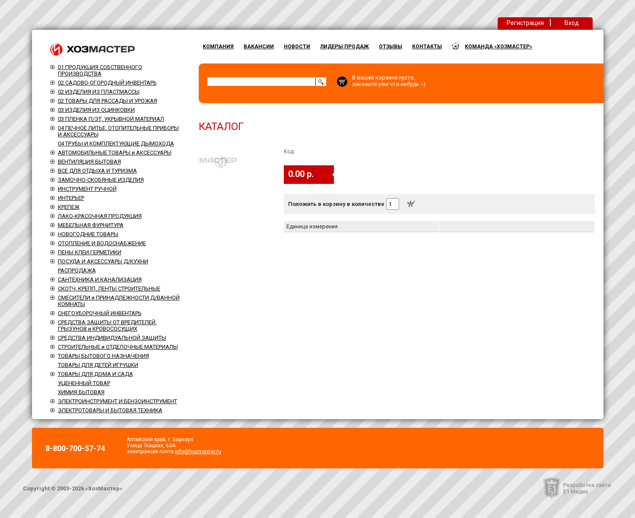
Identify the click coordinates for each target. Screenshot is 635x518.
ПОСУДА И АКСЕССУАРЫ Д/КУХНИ (103, 261)
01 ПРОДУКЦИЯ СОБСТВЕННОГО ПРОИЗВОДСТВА (100, 70)
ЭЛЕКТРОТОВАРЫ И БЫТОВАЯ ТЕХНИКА (110, 410)
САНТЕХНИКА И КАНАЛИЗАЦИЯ (100, 279)
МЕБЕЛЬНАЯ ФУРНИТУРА (91, 225)
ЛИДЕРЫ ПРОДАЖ (344, 47)
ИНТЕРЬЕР (71, 198)
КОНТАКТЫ (427, 47)
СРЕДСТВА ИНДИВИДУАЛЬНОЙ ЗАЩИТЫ (112, 338)
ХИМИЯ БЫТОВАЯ (81, 392)
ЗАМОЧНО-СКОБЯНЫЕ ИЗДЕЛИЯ (101, 180)
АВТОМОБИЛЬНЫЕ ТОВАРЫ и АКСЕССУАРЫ (114, 152)
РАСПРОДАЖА (77, 270)
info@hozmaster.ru (198, 452)
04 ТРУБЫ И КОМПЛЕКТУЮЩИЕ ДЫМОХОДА (116, 143)
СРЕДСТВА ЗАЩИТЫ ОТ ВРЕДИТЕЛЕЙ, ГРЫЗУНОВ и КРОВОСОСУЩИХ (107, 325)
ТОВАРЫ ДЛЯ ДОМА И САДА (95, 374)
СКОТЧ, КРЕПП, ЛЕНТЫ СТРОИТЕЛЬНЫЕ (109, 288)
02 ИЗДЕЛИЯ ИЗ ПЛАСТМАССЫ (99, 91)
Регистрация (525, 22)
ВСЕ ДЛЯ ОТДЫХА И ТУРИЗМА (97, 170)
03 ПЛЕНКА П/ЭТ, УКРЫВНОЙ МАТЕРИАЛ (111, 119)
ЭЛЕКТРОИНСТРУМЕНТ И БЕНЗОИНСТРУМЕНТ (117, 401)
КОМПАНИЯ (218, 47)
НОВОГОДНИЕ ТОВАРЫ (88, 234)
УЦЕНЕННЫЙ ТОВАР (84, 383)
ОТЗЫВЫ (390, 47)
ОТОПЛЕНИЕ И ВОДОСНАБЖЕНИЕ (102, 243)
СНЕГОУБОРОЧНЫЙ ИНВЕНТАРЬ (100, 313)
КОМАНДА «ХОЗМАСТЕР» (498, 47)
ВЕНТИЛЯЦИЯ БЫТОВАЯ (89, 161)
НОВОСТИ (297, 47)
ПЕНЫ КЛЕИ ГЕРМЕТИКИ (89, 252)
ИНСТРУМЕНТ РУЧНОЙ (87, 189)
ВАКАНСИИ (259, 47)
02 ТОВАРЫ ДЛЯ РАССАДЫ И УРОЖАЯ (107, 101)
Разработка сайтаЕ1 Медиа (587, 488)
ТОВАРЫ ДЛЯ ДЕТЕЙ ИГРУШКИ (98, 365)
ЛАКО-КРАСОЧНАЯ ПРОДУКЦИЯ (100, 216)
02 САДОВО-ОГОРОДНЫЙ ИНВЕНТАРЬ (107, 82)
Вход (572, 22)
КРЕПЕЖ (68, 207)
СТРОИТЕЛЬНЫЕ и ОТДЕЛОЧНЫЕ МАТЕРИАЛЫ (118, 347)
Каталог (221, 126)
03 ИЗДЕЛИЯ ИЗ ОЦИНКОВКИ (96, 110)
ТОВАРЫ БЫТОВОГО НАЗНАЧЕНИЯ (103, 356)
